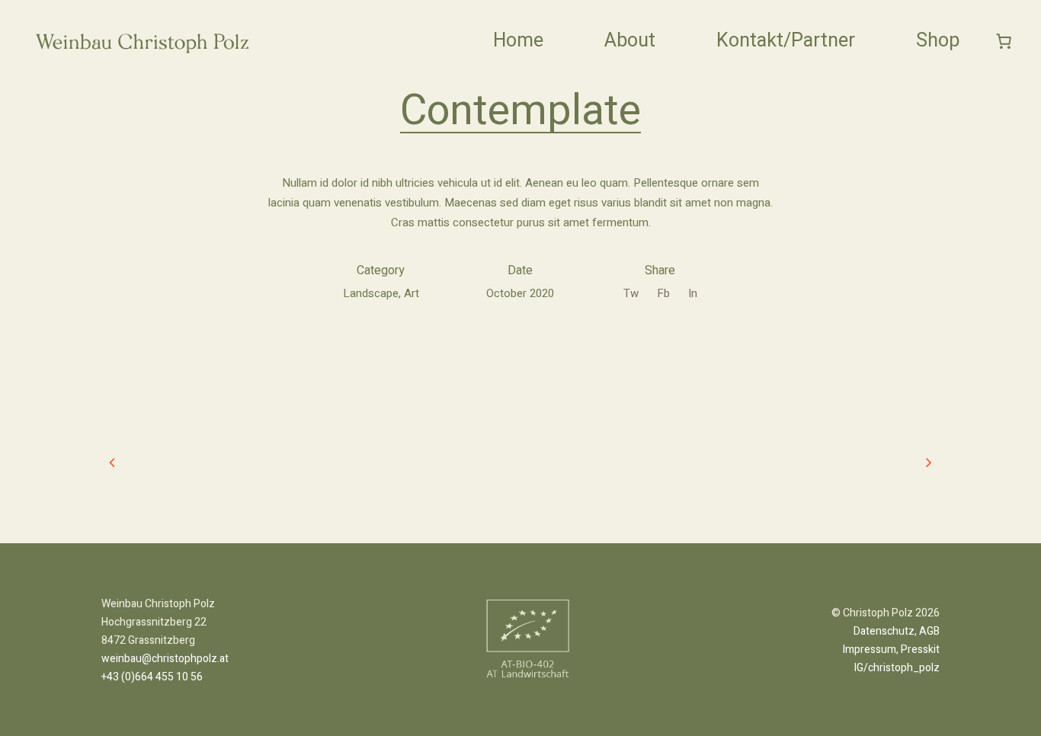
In (692, 293)
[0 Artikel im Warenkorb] (1004, 41)
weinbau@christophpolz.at (165, 659)
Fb (663, 293)
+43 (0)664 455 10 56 (152, 677)
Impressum (869, 650)
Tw (631, 293)
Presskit (920, 650)
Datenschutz (884, 631)
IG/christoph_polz (897, 668)
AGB (929, 631)
